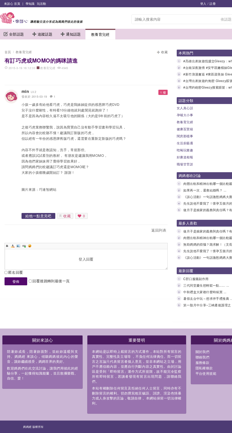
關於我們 (203, 351)
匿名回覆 (15, 272)
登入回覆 (86, 259)
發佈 (15, 281)
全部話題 (16, 34)
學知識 (30, 3)
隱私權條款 (204, 367)
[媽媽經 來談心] (41, 22)
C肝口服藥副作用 (195, 278)
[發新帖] (14, 231)
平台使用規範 (206, 373)
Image (18, 246)
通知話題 (73, 34)
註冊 (213, 3)
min (25, 91)
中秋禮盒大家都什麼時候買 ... (204, 292)
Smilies (29, 246)
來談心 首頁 (12, 3)
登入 (203, 3)
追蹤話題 (45, 34)
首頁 (8, 52)
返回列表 (158, 230)
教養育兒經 (100, 34)
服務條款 (203, 362)
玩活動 (41, 3)
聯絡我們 (203, 357)
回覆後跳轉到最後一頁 (51, 280)
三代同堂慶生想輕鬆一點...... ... (206, 285)
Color (12, 246)
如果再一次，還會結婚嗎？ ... (204, 190)
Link (24, 246)
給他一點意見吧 (38, 215)
